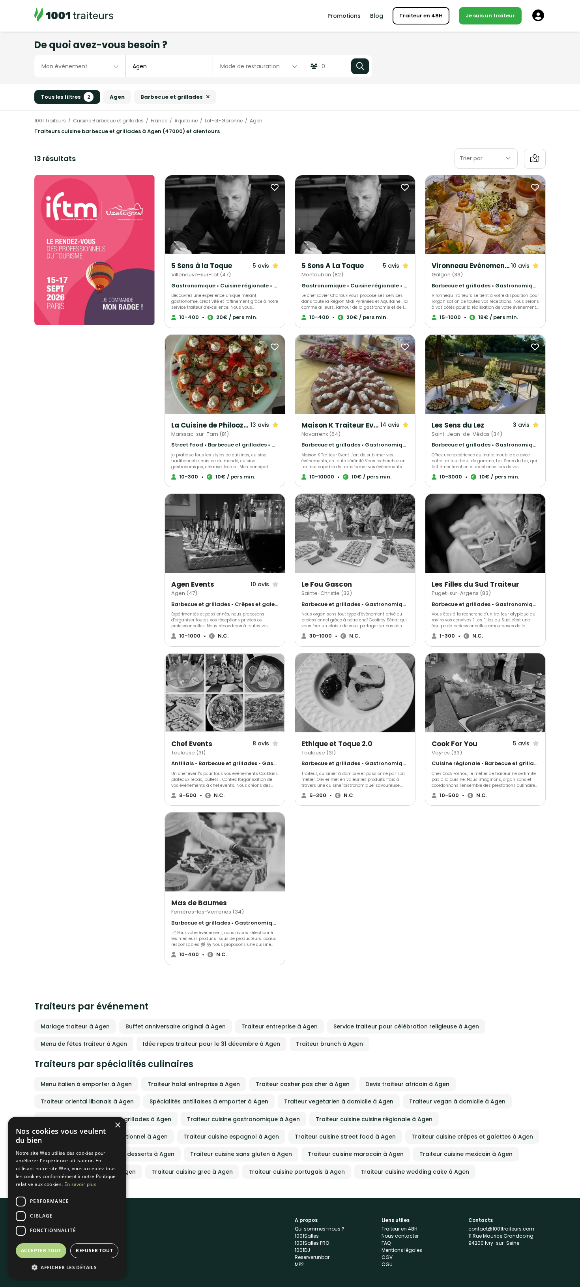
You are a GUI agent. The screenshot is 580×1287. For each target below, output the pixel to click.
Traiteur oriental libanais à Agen (87, 1101)
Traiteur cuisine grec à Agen (192, 1172)
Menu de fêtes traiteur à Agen (84, 1044)
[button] (67, 1267)
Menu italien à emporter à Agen (86, 1084)
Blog (376, 16)
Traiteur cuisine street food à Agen (345, 1137)
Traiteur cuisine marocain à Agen (356, 1154)
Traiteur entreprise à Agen (279, 1026)
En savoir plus (80, 1184)
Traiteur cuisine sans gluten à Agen (241, 1154)
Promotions (344, 16)
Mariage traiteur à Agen (75, 1026)
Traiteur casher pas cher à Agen (303, 1084)
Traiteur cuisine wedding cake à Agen (415, 1172)
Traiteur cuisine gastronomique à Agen (243, 1119)
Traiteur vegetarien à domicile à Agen (338, 1101)
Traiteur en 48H (421, 15)
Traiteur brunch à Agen (329, 1044)
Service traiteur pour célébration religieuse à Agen (406, 1026)
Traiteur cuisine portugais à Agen (297, 1172)
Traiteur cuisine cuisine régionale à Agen (374, 1119)
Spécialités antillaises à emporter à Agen (209, 1101)
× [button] (117, 1125)
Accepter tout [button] (41, 1250)
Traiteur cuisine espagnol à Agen (231, 1137)
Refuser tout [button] (94, 1250)
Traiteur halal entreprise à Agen (194, 1084)
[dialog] (67, 1198)
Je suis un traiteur (490, 15)
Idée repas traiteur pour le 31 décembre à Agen (211, 1044)
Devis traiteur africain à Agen (407, 1084)
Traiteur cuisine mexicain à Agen (466, 1154)
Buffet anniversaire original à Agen (175, 1026)
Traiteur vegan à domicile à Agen (457, 1101)
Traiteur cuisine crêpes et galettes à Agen (472, 1137)
